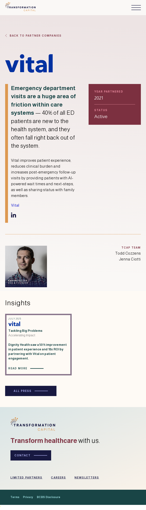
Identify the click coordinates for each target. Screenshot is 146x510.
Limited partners (26, 477)
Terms (14, 497)
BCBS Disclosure (48, 497)
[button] (134, 7)
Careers (58, 477)
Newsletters (87, 477)
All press (23, 390)
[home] (20, 7)
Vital (15, 205)
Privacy (28, 497)
